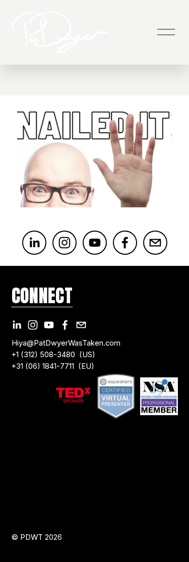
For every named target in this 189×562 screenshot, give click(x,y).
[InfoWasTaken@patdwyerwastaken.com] (155, 243)
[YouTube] (95, 243)
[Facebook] (125, 243)
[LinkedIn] (34, 243)
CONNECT (42, 296)
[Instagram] (64, 243)
